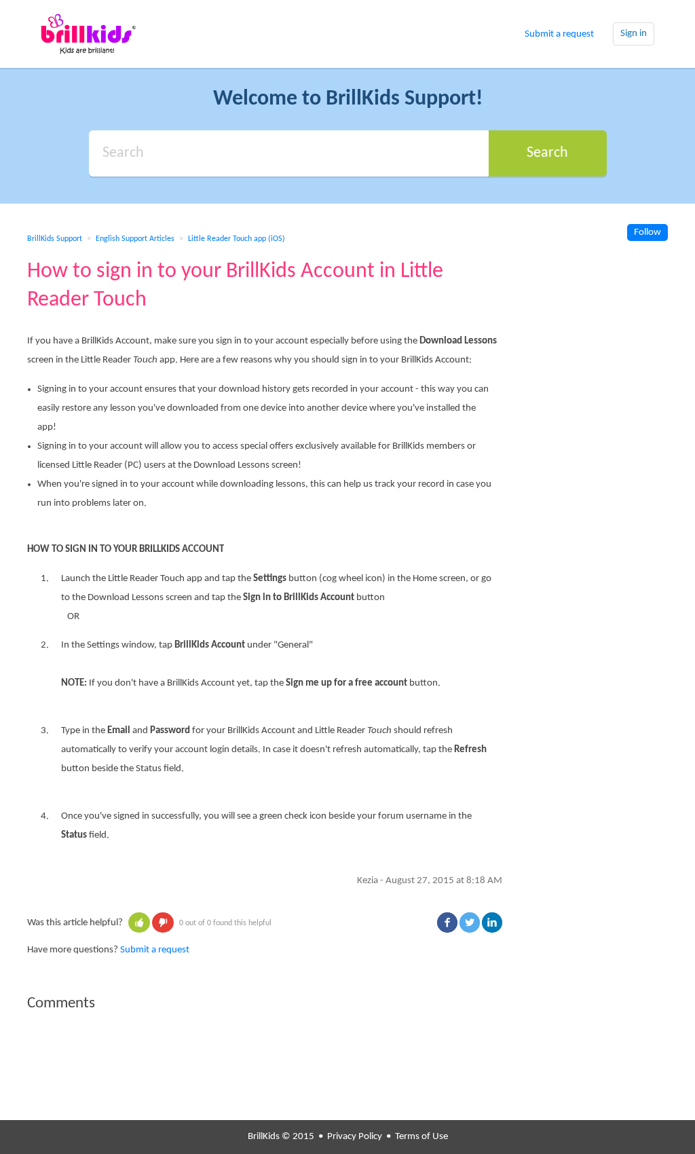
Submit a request (559, 34)
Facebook (447, 922)
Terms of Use (421, 1137)
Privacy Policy (354, 1137)
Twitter (469, 922)
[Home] (88, 34)
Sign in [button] (633, 34)
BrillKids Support (54, 239)
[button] (139, 922)
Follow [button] (647, 232)
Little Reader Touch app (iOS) (236, 239)
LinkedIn (492, 922)
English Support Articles (135, 239)
